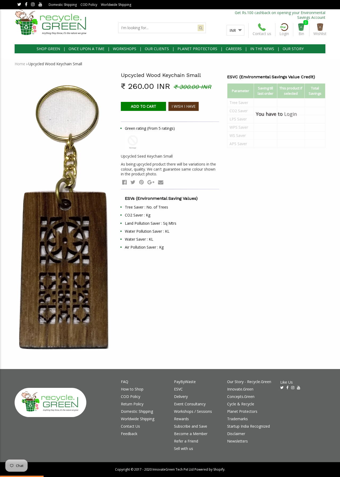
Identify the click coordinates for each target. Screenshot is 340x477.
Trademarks (237, 418)
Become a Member (190, 433)
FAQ (124, 381)
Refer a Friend (186, 441)
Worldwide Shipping (116, 4)
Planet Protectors (242, 411)
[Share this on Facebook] (124, 182)
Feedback (129, 433)
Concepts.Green (240, 396)
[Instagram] (33, 4)
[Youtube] (40, 4)
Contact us (262, 33)
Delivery (181, 396)
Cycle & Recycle (240, 403)
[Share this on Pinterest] (141, 182)
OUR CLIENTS (157, 48)
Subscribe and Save (190, 426)
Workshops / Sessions (193, 411)
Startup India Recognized (248, 426)
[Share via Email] (160, 182)
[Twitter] (19, 4)
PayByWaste (185, 381)
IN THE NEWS (262, 48)
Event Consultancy (190, 403)
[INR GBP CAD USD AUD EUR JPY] (235, 30)
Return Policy (132, 403)
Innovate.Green (240, 389)
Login (290, 114)
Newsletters (237, 441)
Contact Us (130, 426)
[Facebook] (26, 4)
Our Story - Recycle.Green (249, 381)
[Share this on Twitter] (132, 182)
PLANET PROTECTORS (197, 48)
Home (20, 63)
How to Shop (132, 389)
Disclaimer (236, 433)
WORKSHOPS (124, 48)
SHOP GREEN (48, 48)
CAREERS (234, 48)
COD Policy (88, 4)
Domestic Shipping (63, 4)
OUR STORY (293, 48)
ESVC (178, 389)
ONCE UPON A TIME (86, 48)
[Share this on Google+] (150, 182)
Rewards (181, 418)
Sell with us (183, 448)
